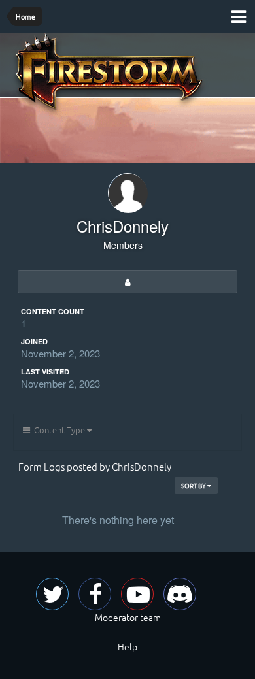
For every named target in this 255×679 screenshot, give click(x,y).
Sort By (194, 485)
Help (127, 646)
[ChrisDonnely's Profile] (127, 281)
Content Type (58, 429)
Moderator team (128, 616)
